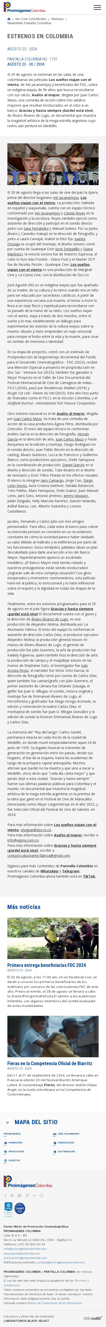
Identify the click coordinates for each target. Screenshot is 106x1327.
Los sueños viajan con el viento (47, 200)
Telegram (70, 871)
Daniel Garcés (73, 464)
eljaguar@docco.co (36, 829)
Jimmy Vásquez (76, 495)
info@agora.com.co (23, 840)
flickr (34, 1195)
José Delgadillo (68, 249)
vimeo (26, 1195)
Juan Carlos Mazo (28, 418)
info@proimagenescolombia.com (25, 1248)
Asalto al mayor (71, 413)
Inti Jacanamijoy (66, 197)
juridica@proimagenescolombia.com (61, 1262)
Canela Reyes (74, 213)
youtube (19, 1195)
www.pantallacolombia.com (22, 1253)
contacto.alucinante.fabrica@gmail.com (38, 855)
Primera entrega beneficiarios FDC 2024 (46, 965)
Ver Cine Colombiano (31, 19)
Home (8, 19)
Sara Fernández (36, 228)
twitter (12, 1195)
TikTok (89, 876)
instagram (41, 1195)
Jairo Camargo (52, 480)
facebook (5, 1195)
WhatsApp (49, 871)
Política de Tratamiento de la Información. (55, 1303)
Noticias (58, 19)
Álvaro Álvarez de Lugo (49, 619)
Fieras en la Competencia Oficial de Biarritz (49, 1063)
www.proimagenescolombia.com (25, 1258)
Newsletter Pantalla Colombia (29, 23)
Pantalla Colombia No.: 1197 (32, 62)
